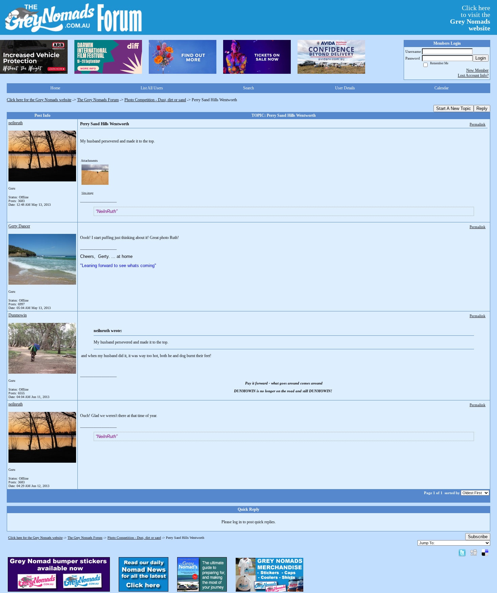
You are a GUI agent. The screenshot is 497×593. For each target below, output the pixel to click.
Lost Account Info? (473, 75)
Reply (482, 108)
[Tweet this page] (462, 552)
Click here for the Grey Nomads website (39, 99)
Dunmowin (17, 315)
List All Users (152, 88)
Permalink (478, 124)
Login (480, 58)
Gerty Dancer (19, 226)
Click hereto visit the (470, 18)
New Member (477, 70)
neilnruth (15, 122)
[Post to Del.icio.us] (485, 552)
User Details (345, 88)
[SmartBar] (34, 57)
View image (87, 193)
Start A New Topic (453, 108)
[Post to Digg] (474, 552)
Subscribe (478, 536)
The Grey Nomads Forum (98, 99)
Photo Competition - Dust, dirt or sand (155, 99)
